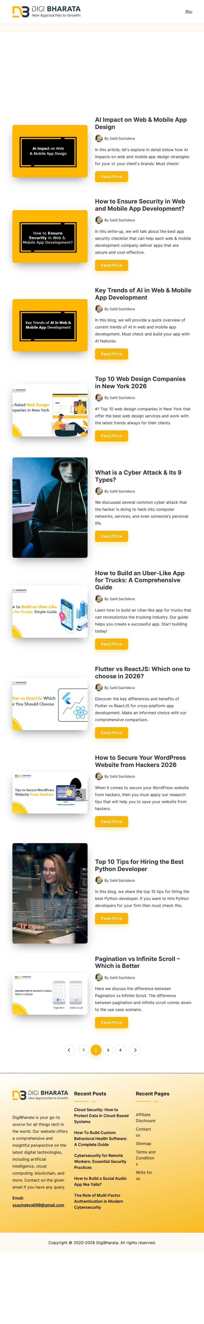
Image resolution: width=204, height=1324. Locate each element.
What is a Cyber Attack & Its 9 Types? (138, 476)
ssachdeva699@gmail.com (38, 1204)
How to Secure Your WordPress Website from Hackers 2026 (140, 761)
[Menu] (188, 11)
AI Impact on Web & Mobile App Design (141, 123)
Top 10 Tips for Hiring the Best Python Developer (139, 865)
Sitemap (143, 1143)
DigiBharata (107, 1242)
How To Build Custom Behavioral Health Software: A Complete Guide (100, 1138)
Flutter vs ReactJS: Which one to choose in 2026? (142, 672)
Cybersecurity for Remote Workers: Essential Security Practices (100, 1161)
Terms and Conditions (145, 1157)
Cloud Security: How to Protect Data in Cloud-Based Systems (101, 1115)
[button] (69, 1050)
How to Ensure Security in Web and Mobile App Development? (140, 205)
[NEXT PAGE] (135, 1050)
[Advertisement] (102, 69)
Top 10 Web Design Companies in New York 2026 (140, 382)
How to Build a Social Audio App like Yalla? (100, 1181)
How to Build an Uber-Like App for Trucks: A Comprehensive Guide (140, 580)
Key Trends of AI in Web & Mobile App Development (143, 294)
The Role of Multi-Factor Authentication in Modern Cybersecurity (98, 1201)
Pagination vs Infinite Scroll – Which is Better (137, 962)
